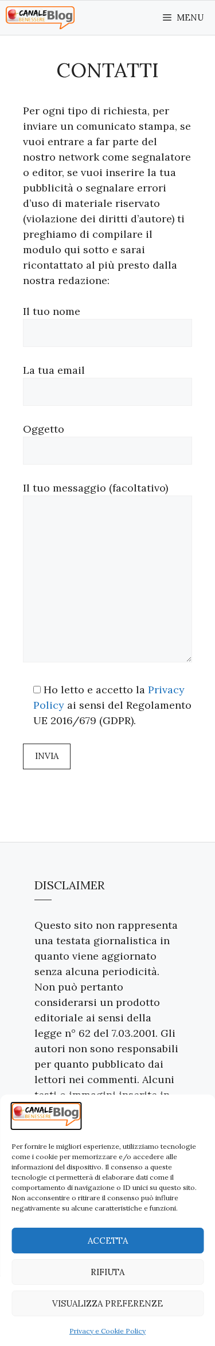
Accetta (108, 1240)
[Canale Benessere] (40, 18)
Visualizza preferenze (107, 1303)
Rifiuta (107, 1272)
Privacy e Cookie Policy (107, 1331)
